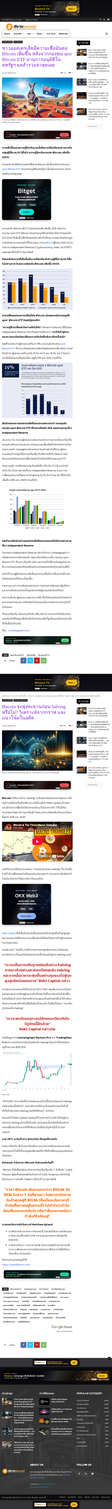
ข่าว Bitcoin (18, 42)
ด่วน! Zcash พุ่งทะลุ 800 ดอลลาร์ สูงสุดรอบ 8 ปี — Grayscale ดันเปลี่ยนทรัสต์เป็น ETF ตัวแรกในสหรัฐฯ (24, 1403)
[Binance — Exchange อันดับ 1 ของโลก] (56, 1376)
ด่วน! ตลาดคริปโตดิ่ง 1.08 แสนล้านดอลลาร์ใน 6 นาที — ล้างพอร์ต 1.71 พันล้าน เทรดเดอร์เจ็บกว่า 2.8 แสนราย (98, 98)
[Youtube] (108, 19)
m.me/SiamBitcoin (48, 1484)
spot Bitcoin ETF (11, 169)
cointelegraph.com (18, 630)
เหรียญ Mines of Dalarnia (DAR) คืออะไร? (61, 1410)
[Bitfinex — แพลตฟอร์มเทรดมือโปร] (37, 642)
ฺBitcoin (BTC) (43, 655)
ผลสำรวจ (48, 243)
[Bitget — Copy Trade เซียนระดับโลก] (37, 201)
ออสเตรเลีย (31, 655)
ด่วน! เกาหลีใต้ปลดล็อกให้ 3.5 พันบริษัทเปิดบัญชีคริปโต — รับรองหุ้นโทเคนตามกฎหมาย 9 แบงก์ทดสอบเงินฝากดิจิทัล (99, 68)
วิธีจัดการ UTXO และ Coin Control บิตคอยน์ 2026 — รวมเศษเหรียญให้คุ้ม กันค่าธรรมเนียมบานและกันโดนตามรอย (24, 1447)
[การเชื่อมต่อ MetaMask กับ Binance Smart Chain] (44, 1421)
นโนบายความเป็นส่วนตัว (39, 1487)
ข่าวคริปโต (41, 1477)
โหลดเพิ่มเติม (92, 126)
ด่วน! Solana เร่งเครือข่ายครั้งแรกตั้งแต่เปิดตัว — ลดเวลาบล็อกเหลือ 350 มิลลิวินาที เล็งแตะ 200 (24, 1433)
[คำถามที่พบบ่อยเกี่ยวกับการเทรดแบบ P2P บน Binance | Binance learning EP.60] (44, 1431)
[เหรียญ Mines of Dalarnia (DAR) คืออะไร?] (44, 1411)
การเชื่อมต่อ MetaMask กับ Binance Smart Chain (61, 1420)
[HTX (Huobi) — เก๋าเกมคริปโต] (37, 136)
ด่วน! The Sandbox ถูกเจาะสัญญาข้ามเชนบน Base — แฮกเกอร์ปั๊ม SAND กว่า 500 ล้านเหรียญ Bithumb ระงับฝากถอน (99, 114)
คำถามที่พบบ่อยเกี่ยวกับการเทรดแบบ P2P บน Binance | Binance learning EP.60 (61, 1431)
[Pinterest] (37, 660)
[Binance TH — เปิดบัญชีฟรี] (56, 8)
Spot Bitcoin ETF (17, 655)
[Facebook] (100, 19)
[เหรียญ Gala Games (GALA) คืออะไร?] (44, 1401)
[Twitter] (104, 19)
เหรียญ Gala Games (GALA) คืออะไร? (59, 1400)
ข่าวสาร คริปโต (7, 42)
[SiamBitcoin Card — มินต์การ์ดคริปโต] (56, 1504)
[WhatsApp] (44, 660)
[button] (106, 33)
